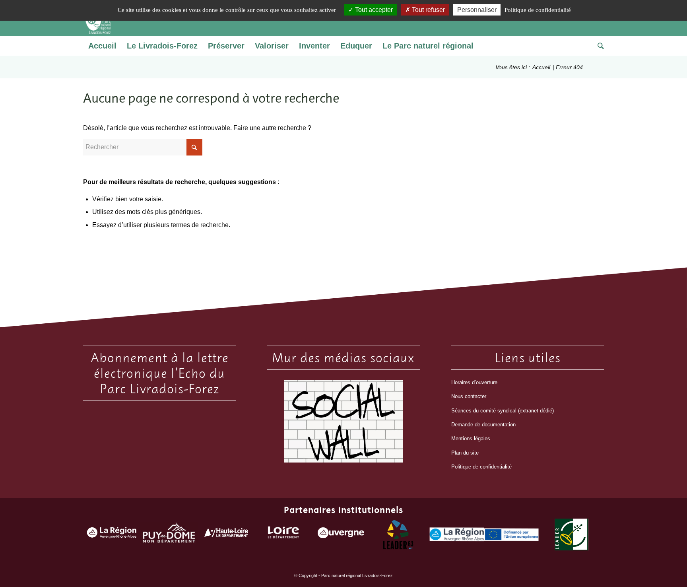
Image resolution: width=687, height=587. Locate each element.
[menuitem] (102, 46)
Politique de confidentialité (481, 467)
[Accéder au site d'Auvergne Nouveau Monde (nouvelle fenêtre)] (340, 534)
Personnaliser (477, 9)
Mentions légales (470, 438)
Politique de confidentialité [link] (538, 10)
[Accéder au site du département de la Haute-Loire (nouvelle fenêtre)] (226, 534)
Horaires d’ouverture (474, 382)
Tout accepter (373, 9)
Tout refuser (427, 9)
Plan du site (465, 453)
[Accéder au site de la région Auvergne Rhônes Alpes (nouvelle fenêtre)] (111, 534)
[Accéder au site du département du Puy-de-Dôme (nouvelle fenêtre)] (169, 535)
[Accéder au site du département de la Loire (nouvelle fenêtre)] (283, 534)
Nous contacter (468, 396)
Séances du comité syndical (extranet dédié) (502, 411)
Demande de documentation (483, 425)
